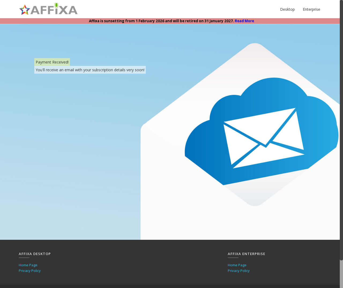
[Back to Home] (48, 9)
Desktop (287, 9)
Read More (244, 20)
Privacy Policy (30, 270)
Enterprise (311, 9)
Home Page (28, 265)
